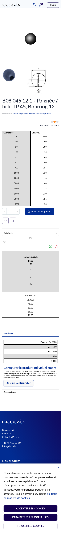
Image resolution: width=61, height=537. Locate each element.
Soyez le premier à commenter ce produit (32, 114)
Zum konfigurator (20, 383)
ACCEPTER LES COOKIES (30, 508)
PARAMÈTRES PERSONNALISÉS (30, 517)
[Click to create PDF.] (56, 247)
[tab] (30, 334)
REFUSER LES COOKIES (30, 526)
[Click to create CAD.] (50, 247)
